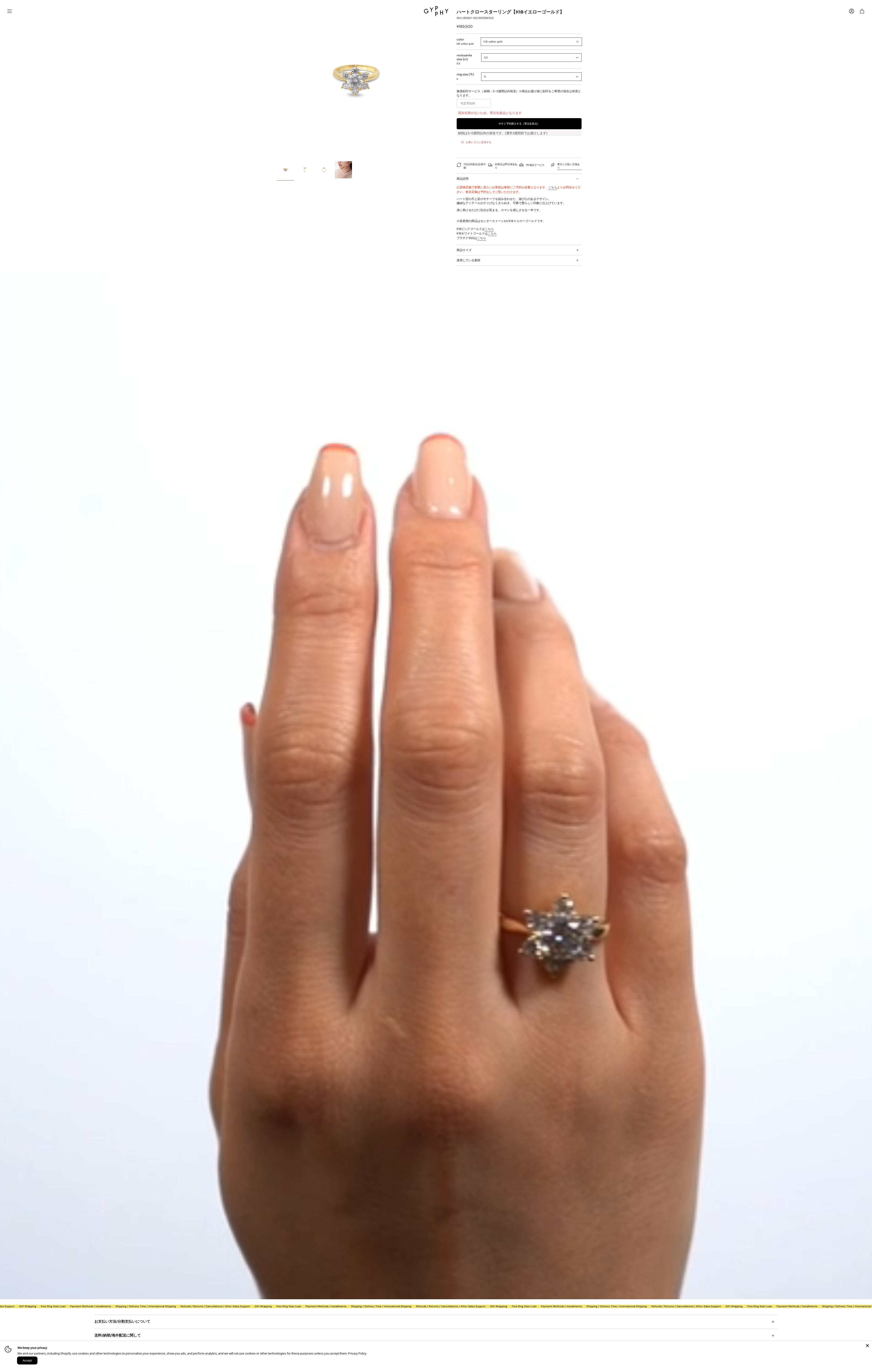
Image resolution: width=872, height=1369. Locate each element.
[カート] (862, 11)
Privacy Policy (357, 1353)
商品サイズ (464, 250)
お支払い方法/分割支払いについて (122, 1321)
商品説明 (462, 179)
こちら (552, 187)
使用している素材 (468, 260)
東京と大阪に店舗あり (568, 166)
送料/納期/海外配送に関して (117, 1335)
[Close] (867, 1345)
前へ (277, 79)
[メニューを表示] (9, 11)
